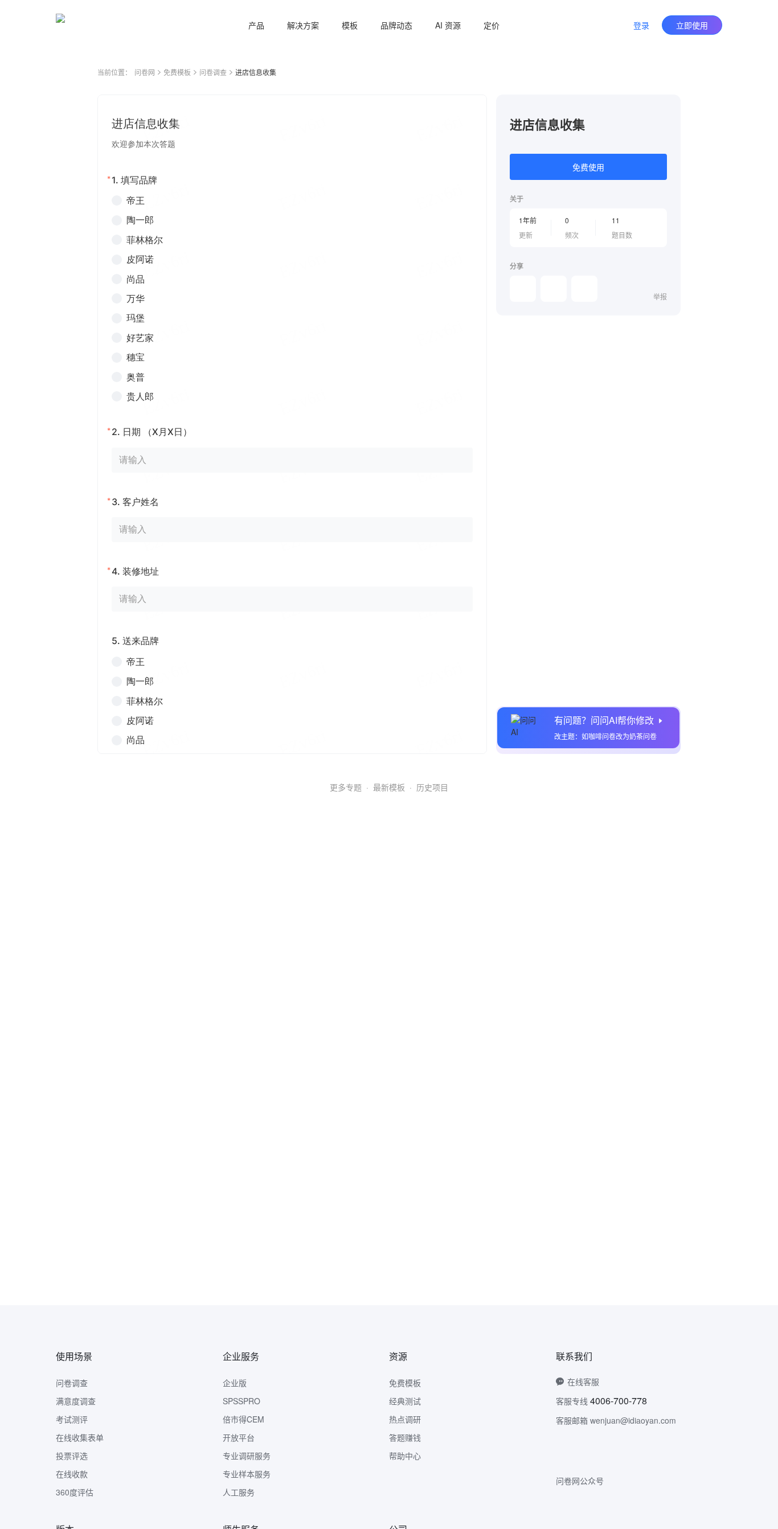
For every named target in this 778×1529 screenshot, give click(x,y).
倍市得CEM (243, 1419)
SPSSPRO (241, 1401)
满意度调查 (76, 1401)
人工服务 (239, 1492)
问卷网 (144, 72)
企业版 (235, 1382)
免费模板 (177, 72)
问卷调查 (213, 72)
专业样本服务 (247, 1473)
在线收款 (72, 1473)
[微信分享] (523, 289)
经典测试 (405, 1401)
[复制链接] (553, 289)
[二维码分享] (584, 289)
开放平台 (239, 1437)
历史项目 (432, 787)
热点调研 (405, 1419)
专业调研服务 (247, 1455)
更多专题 (346, 787)
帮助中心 (405, 1455)
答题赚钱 (405, 1437)
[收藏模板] (667, 108)
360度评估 (74, 1492)
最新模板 (389, 787)
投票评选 (72, 1455)
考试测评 (72, 1419)
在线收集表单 (80, 1437)
